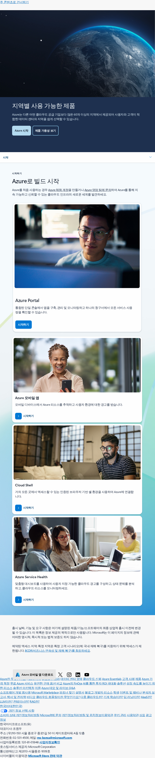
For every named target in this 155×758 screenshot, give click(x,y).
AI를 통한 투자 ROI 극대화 (99, 683)
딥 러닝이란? (132, 697)
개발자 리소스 (103, 692)
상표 (142, 715)
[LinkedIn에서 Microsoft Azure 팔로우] (78, 674)
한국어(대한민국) (11, 706)
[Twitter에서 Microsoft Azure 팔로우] (61, 674)
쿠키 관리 (120, 715)
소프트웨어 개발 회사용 (15, 692)
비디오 (31, 697)
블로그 (89, 692)
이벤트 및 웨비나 (131, 692)
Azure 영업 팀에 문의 (97, 190)
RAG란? (35, 701)
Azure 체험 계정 (58, 190)
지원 (38, 688)
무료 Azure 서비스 (21, 683)
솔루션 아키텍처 (23, 688)
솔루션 (121, 683)
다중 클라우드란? (91, 697)
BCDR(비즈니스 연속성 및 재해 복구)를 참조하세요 (57, 650)
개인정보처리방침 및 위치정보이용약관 (87, 715)
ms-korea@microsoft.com (54, 738)
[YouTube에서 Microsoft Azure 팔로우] (87, 674)
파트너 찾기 (67, 692)
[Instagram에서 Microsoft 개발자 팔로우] (70, 674)
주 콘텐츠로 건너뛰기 (14, 2)
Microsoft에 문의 (50, 715)
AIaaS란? (146, 697)
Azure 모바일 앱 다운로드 (37, 674)
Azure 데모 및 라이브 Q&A (58, 688)
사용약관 (133, 715)
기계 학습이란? (113, 697)
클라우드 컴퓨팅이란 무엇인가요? (58, 697)
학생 (116, 692)
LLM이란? (6, 701)
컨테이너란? (21, 701)
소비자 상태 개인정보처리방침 (20, 715)
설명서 (79, 692)
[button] (77, 157)
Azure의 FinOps (72, 683)
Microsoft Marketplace (45, 692)
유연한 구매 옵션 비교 (48, 683)
